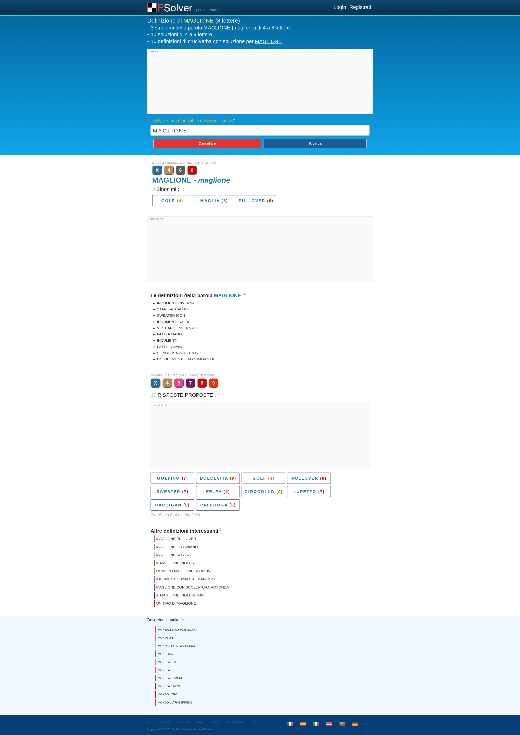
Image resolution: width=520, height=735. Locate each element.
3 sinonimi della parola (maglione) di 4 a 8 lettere (220, 27)
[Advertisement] (260, 82)
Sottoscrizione (235, 721)
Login (340, 7)
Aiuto (199, 721)
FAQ (254, 721)
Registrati (360, 7)
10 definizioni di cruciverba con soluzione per (216, 41)
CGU (150, 721)
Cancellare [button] (207, 143)
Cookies (165, 721)
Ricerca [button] (315, 143)
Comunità (183, 721)
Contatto (214, 721)
